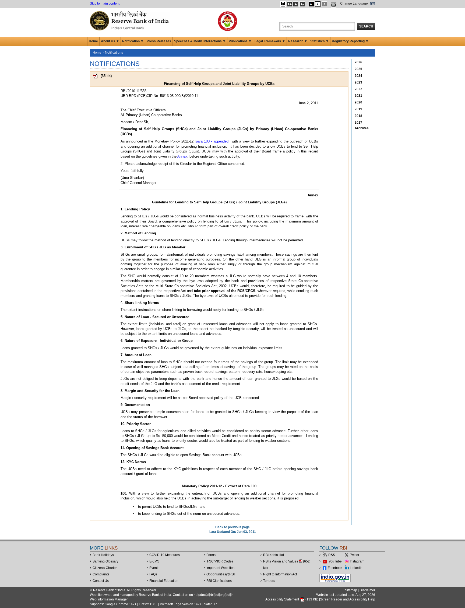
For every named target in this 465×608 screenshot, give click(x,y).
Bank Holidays (103, 555)
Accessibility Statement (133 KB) (292, 599)
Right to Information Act (280, 574)
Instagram (357, 561)
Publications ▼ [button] (240, 41)
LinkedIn (356, 568)
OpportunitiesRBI (220, 574)
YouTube (335, 561)
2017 (358, 122)
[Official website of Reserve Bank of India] (130, 20)
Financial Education (163, 581)
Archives (362, 128)
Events (154, 568)
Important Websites (220, 568)
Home (93, 41)
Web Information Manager (109, 599)
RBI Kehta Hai (273, 555)
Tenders (269, 581)
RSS (331, 555)
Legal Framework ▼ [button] (270, 41)
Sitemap (351, 590)
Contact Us (101, 581)
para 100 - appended (212, 141)
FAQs (153, 574)
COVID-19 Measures (164, 555)
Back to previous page (232, 527)
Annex (182, 156)
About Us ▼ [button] (110, 41)
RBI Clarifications (219, 581)
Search (366, 26)
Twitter (354, 555)
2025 (358, 69)
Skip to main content (104, 3)
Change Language (354, 3)
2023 (358, 82)
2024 (358, 76)
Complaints (101, 574)
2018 (358, 116)
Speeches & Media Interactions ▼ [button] (200, 41)
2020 (358, 102)
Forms (211, 555)
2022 (358, 89)
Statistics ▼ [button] (319, 41)
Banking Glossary (105, 561)
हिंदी (372, 3)
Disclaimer (367, 590)
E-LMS (154, 561)
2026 (358, 62)
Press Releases (159, 41)
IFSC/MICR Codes (219, 561)
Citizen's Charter (105, 568)
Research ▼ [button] (297, 41)
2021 (358, 96)
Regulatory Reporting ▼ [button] (350, 41)
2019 (358, 109)
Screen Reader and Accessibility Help (347, 599)
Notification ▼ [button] (133, 41)
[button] (283, 4)
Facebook (335, 568)
